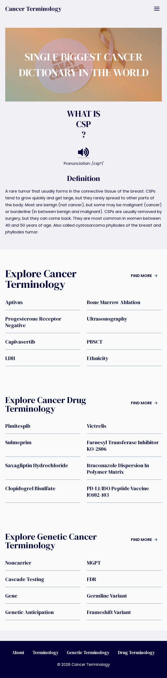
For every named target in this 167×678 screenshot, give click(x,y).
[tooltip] (83, 152)
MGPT (94, 563)
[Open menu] (157, 8)
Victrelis (96, 426)
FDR (91, 579)
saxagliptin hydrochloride (36, 465)
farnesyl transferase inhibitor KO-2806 (123, 445)
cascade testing (24, 579)
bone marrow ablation (113, 302)
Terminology (46, 652)
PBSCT (95, 342)
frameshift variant (109, 612)
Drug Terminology (136, 652)
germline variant (107, 596)
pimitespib (17, 426)
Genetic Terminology (88, 652)
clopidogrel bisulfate (30, 488)
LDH (10, 358)
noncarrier (18, 563)
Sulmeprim (18, 442)
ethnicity (97, 358)
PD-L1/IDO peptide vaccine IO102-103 (118, 491)
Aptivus (14, 302)
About (18, 652)
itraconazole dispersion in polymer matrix (118, 468)
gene (11, 596)
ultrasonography (107, 319)
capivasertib (20, 342)
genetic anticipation (29, 612)
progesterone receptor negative (33, 322)
